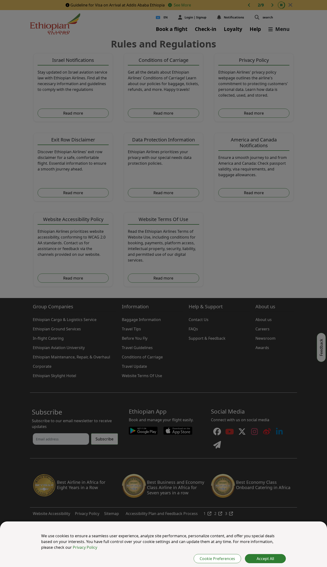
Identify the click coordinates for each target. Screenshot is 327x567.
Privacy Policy (85, 547)
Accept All (265, 558)
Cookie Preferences (217, 558)
